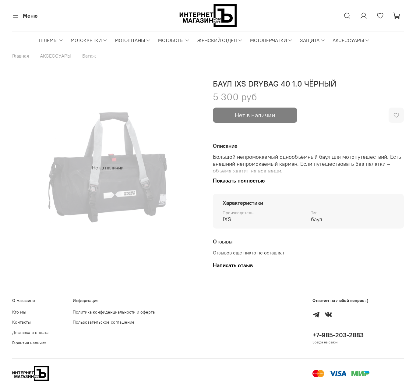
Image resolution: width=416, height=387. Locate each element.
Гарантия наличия (29, 343)
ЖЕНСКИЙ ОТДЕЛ (217, 40)
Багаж (89, 56)
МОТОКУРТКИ (86, 40)
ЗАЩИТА (309, 40)
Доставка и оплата (30, 332)
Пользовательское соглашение (104, 322)
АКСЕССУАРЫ (348, 40)
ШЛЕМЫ (48, 40)
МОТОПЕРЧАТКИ (268, 40)
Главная (20, 56)
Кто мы (19, 312)
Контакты (21, 322)
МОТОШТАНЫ (130, 40)
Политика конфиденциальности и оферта (114, 312)
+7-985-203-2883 (338, 335)
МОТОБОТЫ (171, 40)
